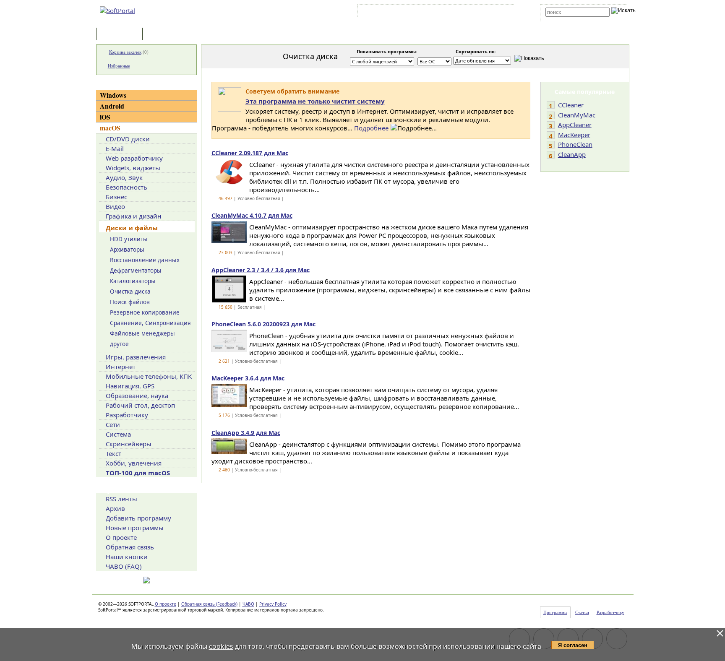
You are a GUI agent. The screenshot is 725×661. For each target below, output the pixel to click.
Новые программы (135, 527)
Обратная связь (130, 547)
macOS (110, 128)
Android (112, 106)
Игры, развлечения (136, 357)
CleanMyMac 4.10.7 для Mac (251, 215)
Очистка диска (130, 291)
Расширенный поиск (569, 19)
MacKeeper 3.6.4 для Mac (247, 378)
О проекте (121, 537)
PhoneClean (575, 144)
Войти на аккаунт (385, 12)
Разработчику (127, 415)
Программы (121, 35)
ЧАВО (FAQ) (124, 566)
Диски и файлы (132, 228)
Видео (115, 206)
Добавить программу (138, 518)
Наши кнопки (127, 556)
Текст (113, 453)
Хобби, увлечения (134, 463)
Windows (113, 95)
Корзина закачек (125, 52)
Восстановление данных (145, 260)
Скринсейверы (128, 444)
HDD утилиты (129, 239)
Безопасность (126, 187)
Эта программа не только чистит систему (315, 101)
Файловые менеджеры (142, 333)
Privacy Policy (273, 604)
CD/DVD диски (128, 139)
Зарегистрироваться (432, 12)
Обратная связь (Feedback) (209, 604)
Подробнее (371, 128)
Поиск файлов (130, 302)
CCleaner (571, 105)
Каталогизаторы (133, 281)
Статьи (163, 35)
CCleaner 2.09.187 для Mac (249, 153)
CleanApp (572, 154)
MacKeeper (574, 134)
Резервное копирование (145, 312)
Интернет (121, 366)
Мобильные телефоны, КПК (149, 376)
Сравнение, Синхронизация (150, 323)
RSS (501, 12)
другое (119, 344)
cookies (221, 646)
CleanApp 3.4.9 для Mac (245, 433)
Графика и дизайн (134, 216)
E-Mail (115, 148)
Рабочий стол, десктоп (140, 405)
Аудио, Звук (124, 177)
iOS (105, 117)
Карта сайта (476, 12)
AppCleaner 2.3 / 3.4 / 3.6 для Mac (260, 270)
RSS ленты (121, 498)
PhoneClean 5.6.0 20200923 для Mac (263, 324)
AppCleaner (575, 124)
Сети (113, 424)
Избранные (119, 65)
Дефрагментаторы (136, 270)
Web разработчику (134, 158)
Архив (115, 508)
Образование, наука (137, 395)
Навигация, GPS (130, 386)
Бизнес (116, 197)
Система (118, 434)
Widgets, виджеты (133, 168)
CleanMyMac (576, 115)
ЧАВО (248, 604)
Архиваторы (127, 249)
